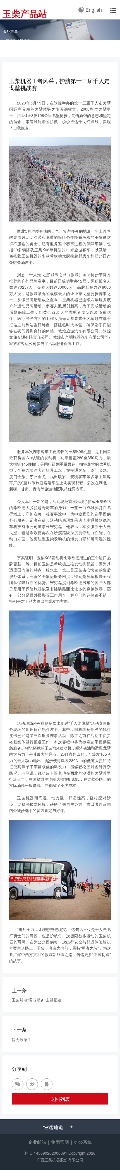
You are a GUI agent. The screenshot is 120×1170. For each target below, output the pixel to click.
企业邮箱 (37, 1142)
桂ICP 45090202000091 (46, 1153)
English (93, 9)
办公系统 (83, 1142)
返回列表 (60, 1098)
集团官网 (60, 1142)
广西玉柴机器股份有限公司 (60, 1159)
